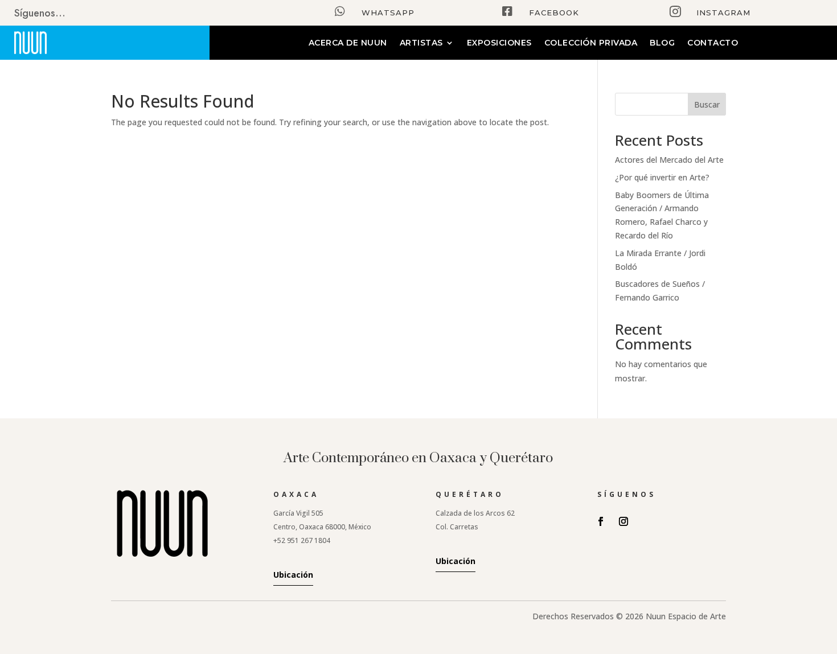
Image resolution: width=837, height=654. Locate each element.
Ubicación (293, 574)
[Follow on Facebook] (601, 521)
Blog (662, 43)
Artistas (421, 43)
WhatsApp (388, 12)
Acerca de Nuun (348, 43)
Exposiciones (499, 43)
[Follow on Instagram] (623, 521)
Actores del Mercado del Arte (669, 159)
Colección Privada (591, 43)
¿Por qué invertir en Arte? (662, 177)
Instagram (723, 12)
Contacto (712, 43)
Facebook (554, 12)
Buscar (707, 104)
